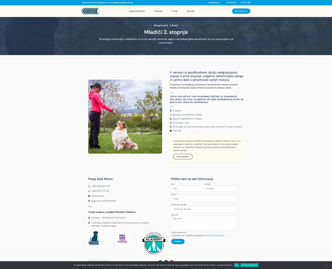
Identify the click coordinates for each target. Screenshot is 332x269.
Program (158, 11)
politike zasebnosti (215, 235)
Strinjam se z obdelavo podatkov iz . (199, 235)
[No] (326, 265)
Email (173, 194)
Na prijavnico (183, 156)
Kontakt (191, 11)
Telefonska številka (178, 205)
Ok (236, 265)
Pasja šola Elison (137, 11)
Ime (173, 184)
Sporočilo (175, 215)
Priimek (207, 184)
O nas (175, 11)
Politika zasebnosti (178, 232)
